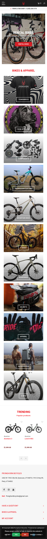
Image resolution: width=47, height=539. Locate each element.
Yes (16, 534)
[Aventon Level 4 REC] (34, 428)
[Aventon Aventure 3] (13, 428)
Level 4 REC (29, 439)
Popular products (23, 416)
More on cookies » (36, 534)
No (25, 534)
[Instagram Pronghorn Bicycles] (9, 490)
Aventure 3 (8, 439)
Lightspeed (40, 528)
